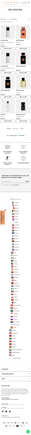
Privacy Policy (16, 185)
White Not (18, 42)
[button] (8, 48)
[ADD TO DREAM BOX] (2, 26)
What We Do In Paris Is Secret (8, 68)
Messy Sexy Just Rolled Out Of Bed (7, 43)
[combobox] (18, 19)
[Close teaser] (5, 210)
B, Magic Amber (20, 116)
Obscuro (18, 92)
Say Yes (2, 116)
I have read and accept (11, 185)
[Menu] (2, 2)
